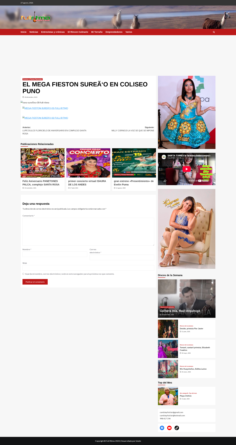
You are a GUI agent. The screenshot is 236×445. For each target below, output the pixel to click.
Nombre (26, 249)
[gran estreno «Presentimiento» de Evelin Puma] (134, 163)
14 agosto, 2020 (120, 188)
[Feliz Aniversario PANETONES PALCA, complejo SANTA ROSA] (43, 163)
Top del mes (193, 393)
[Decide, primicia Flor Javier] (168, 329)
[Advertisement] (118, 53)
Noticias (34, 32)
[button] (213, 32)
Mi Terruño (97, 32)
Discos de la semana (167, 307)
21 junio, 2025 (186, 331)
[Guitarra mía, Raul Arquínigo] (186, 298)
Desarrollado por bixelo (131, 441)
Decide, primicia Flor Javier (191, 329)
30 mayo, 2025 (186, 353)
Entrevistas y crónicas (53, 32)
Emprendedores (114, 32)
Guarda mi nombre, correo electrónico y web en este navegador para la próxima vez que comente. (69, 274)
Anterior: (54, 130)
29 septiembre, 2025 (168, 314)
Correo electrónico (95, 251)
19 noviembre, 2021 (30, 188)
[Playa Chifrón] (168, 396)
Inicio (23, 32)
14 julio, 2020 (186, 399)
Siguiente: (132, 129)
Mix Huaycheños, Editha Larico (193, 369)
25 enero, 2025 (186, 372)
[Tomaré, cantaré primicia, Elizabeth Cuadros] (168, 349)
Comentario (28, 215)
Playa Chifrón (186, 396)
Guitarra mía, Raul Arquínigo (180, 310)
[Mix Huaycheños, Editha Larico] (168, 369)
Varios (128, 32)
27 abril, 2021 (74, 188)
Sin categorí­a (184, 393)
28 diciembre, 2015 (31, 97)
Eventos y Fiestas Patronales (32, 79)
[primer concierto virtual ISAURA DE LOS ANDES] (88, 163)
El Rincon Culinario (78, 32)
